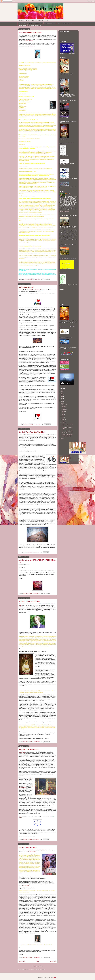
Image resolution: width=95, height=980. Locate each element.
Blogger (54, 977)
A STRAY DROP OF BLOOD (29, 601)
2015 (62, 395)
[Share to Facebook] (48, 279)
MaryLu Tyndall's (41, 849)
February (64, 421)
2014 (62, 396)
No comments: (37, 424)
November (64, 406)
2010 (62, 403)
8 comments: (36, 552)
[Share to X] (46, 279)
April (63, 417)
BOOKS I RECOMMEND (67, 23)
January (63, 422)
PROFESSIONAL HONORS (50, 23)
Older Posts (53, 961)
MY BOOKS (30, 23)
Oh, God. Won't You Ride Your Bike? (32, 432)
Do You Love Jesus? (26, 287)
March (63, 419)
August (63, 411)
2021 (62, 390)
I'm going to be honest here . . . (30, 749)
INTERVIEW (26, 885)
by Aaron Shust (37, 289)
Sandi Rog (69, 193)
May (63, 416)
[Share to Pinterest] (49, 279)
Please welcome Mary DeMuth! (30, 32)
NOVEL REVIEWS (38, 23)
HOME (20, 23)
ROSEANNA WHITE (43, 604)
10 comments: (36, 279)
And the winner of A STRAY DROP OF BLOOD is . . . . (67, 431)
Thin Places (31, 46)
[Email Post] (42, 279)
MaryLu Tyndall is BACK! (28, 847)
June (63, 414)
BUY (55, 832)
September (64, 409)
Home (37, 961)
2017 (62, 391)
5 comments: (36, 839)
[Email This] (44, 279)
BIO (24, 23)
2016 (62, 393)
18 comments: (36, 741)
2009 (62, 438)
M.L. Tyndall (30, 778)
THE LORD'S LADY (22, 25)
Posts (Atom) (40, 965)
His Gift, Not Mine (50, 436)
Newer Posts (22, 961)
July (63, 412)
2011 (62, 401)
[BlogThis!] (45, 279)
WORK (59, 23)
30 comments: (36, 957)
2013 (62, 398)
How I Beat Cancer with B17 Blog (35, 25)
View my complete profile (64, 211)
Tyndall (22, 752)
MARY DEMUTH (29, 40)
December (64, 404)
